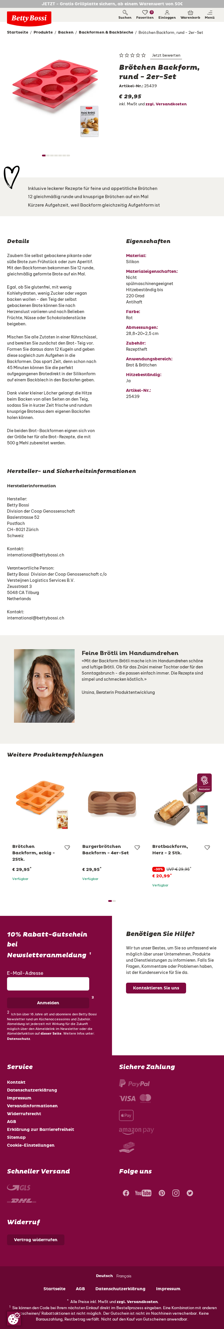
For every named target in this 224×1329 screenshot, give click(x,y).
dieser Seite (51, 1033)
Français (124, 1276)
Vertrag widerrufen (35, 1239)
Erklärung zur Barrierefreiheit (40, 1129)
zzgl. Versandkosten (166, 104)
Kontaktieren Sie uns (156, 988)
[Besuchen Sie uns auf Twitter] (190, 1194)
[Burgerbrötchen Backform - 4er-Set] (112, 803)
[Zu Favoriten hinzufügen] (67, 847)
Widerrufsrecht (24, 1113)
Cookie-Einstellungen (31, 1145)
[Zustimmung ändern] (14, 1318)
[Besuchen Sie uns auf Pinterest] (162, 1194)
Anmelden (48, 1002)
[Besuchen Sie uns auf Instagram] (176, 1194)
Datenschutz (18, 1039)
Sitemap (16, 1137)
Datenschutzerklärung (32, 1090)
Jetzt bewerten (166, 55)
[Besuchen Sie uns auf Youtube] (143, 1194)
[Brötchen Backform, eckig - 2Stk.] (42, 803)
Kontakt (16, 1082)
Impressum (19, 1098)
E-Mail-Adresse (25, 973)
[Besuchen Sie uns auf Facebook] (125, 1194)
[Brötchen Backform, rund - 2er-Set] (56, 93)
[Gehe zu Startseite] (29, 19)
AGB (11, 1121)
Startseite (54, 1288)
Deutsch (104, 1276)
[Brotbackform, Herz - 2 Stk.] (182, 803)
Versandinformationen (32, 1105)
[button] (167, 15)
